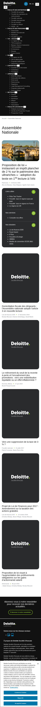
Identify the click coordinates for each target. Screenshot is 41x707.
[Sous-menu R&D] (11, 55)
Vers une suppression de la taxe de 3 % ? (20, 443)
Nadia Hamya (7, 586)
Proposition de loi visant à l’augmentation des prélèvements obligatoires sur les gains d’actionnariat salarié (18, 576)
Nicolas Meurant (7, 317)
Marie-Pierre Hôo (18, 450)
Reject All (20, 698)
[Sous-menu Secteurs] (16, 92)
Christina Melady (7, 517)
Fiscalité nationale (7, 448)
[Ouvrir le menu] (37, 4)
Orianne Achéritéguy (18, 317)
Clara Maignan (17, 185)
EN (33, 4)
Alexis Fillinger (17, 517)
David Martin (29, 317)
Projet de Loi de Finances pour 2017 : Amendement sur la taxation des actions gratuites (20, 508)
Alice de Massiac (7, 185)
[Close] (38, 664)
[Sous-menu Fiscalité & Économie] (24, 107)
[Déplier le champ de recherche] (26, 4)
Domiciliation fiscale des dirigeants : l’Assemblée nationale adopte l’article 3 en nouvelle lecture (20, 308)
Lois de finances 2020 (8, 315)
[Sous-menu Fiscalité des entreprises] (28, 10)
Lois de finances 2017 (8, 514)
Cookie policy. (14, 687)
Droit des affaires (7, 384)
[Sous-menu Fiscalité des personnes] (27, 29)
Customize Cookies (20, 692)
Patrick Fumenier (7, 450)
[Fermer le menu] (5, 7)
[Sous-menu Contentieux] (18, 66)
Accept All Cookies (20, 703)
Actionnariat (5, 584)
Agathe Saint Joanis (28, 185)
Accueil (4, 118)
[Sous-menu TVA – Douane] (18, 39)
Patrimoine (5, 183)
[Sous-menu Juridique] (16, 74)
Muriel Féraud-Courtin (8, 386)
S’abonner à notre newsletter (20, 612)
